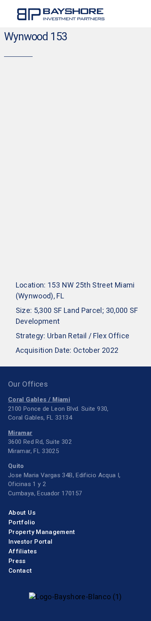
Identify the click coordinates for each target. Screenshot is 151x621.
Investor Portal (30, 541)
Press (17, 561)
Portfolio (21, 522)
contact (20, 570)
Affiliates (22, 551)
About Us (21, 512)
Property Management (41, 532)
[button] (134, 14)
